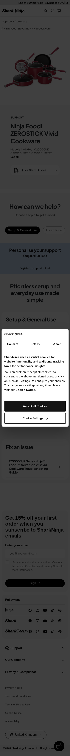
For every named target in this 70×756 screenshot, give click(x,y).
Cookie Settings (33, 418)
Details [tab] (35, 344)
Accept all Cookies (35, 406)
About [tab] (57, 344)
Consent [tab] (12, 344)
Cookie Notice (25, 389)
